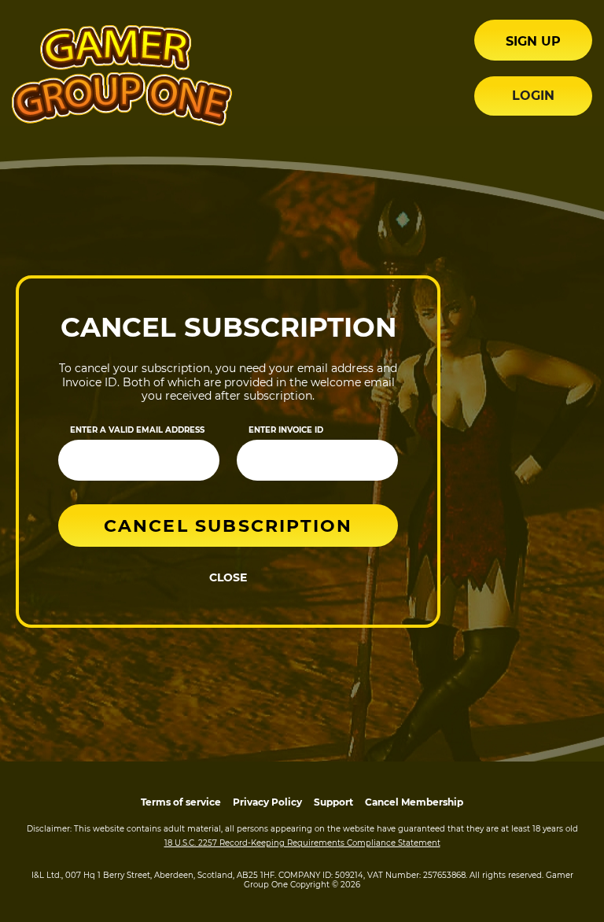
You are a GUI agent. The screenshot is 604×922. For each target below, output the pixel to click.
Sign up (533, 41)
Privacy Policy (267, 802)
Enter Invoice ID (286, 430)
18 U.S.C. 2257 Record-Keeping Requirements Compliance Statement (302, 843)
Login (533, 95)
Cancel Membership (414, 802)
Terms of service (181, 802)
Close (228, 577)
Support (333, 802)
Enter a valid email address (137, 430)
